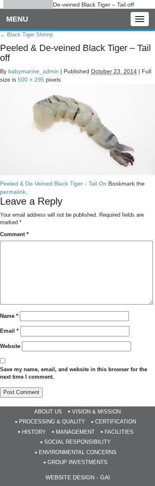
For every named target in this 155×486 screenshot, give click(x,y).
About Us (48, 412)
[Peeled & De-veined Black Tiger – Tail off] (77, 129)
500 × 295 (31, 79)
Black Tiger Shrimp (26, 34)
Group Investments (77, 462)
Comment (14, 234)
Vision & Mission (96, 412)
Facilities (119, 432)
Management (75, 432)
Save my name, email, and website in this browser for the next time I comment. (73, 373)
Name (9, 316)
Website (10, 346)
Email (9, 331)
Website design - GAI (77, 477)
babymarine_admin (33, 71)
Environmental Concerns (78, 452)
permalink (13, 192)
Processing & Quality (52, 421)
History (34, 432)
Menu (17, 19)
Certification (115, 421)
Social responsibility (77, 442)
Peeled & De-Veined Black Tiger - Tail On (53, 183)
